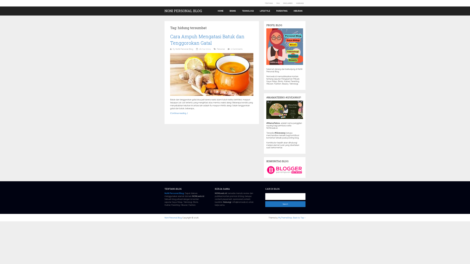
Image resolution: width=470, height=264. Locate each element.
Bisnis (233, 11)
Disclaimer (288, 3)
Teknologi (248, 11)
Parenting (282, 11)
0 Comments (237, 49)
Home (220, 11)
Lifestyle (265, 11)
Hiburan (298, 11)
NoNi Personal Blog (184, 49)
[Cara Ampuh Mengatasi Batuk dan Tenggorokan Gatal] (211, 74)
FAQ (278, 3)
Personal (221, 49)
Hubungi (300, 3)
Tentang (269, 3)
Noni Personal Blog (183, 11)
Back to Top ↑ (299, 218)
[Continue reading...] (179, 113)
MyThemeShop (285, 218)
